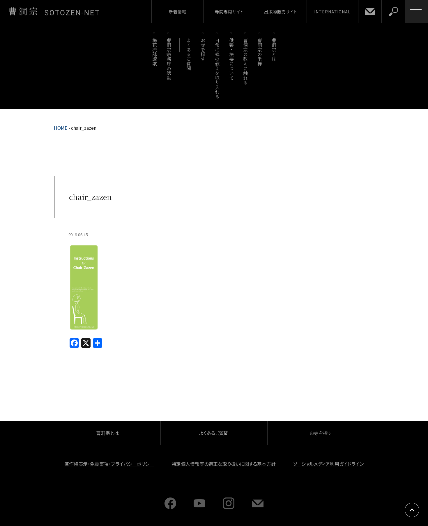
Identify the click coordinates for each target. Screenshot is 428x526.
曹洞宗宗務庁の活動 (168, 59)
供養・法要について (231, 59)
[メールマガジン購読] (257, 507)
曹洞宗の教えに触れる (245, 61)
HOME (60, 127)
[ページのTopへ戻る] (412, 510)
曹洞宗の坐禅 (260, 52)
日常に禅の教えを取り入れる (217, 68)
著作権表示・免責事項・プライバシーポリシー (109, 463)
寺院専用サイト (229, 12)
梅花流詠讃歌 (154, 52)
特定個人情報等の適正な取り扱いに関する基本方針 (223, 463)
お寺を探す (203, 49)
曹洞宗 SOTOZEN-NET (54, 11)
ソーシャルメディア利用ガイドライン (328, 463)
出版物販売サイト (280, 12)
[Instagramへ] (228, 507)
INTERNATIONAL (332, 12)
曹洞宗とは (274, 49)
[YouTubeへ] (199, 507)
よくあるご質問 (188, 54)
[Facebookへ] (170, 507)
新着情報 (177, 12)
